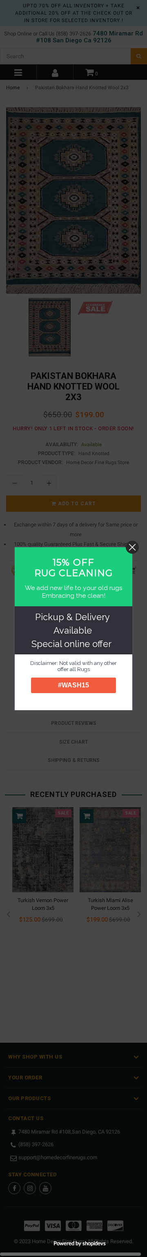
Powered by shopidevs (79, 1243)
